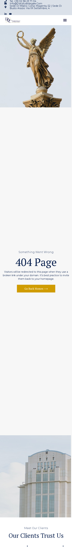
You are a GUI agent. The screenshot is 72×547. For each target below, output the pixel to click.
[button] (65, 20)
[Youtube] (10, 14)
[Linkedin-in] (5, 14)
